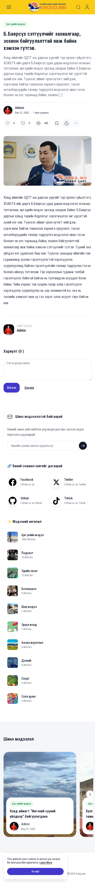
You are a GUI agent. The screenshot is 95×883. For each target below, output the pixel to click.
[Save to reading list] (57, 123)
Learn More (46, 862)
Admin (19, 108)
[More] (66, 123)
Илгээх (11, 387)
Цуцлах (29, 387)
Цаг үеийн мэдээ (15, 24)
